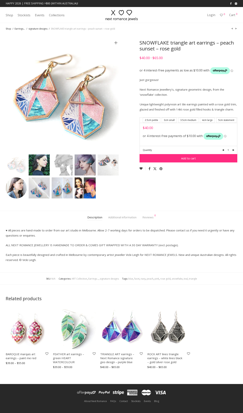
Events (39, 15)
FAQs (113, 401)
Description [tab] (94, 217)
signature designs (37, 28)
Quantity (147, 150)
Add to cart (188, 158)
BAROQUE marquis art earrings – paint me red (21, 356)
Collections (57, 15)
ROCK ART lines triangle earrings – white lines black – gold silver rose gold (164, 358)
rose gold (165, 278)
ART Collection (79, 278)
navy (143, 278)
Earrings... (20, 28)
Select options (13, 363)
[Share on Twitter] (155, 169)
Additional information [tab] (122, 217)
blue (130, 278)
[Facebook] (231, 3)
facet (137, 278)
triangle (193, 278)
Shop (9, 15)
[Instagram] (235, 3)
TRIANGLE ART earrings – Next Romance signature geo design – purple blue (117, 358)
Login (211, 15)
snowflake (177, 278)
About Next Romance (95, 401)
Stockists (24, 15)
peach (150, 278)
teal (186, 278)
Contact (123, 401)
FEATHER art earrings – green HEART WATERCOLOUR (68, 358)
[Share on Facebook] (149, 169)
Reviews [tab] (149, 216)
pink (157, 278)
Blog (156, 401)
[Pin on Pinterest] (161, 169)
